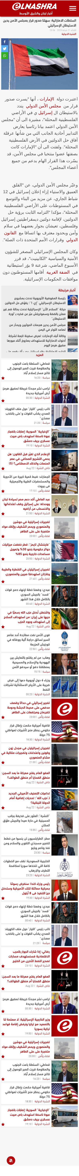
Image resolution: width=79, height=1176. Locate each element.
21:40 (32, 578)
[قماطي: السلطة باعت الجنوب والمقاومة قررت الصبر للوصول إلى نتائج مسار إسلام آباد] (64, 370)
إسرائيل (45, 112)
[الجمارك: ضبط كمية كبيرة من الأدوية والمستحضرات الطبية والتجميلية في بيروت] (64, 483)
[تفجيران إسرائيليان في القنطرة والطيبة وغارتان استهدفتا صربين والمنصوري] (64, 573)
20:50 (29, 558)
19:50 (28, 1033)
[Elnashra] (34, 6)
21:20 (37, 423)
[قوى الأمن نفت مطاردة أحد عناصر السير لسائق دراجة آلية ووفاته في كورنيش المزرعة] (64, 641)
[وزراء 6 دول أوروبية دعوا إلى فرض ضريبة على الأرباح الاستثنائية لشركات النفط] (64, 686)
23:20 (29, 875)
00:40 (29, 603)
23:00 (32, 717)
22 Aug (30, 468)
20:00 (32, 536)
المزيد (39, 354)
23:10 (28, 965)
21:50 (29, 513)
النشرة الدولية (69, 34)
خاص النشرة (43, 467)
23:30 (37, 852)
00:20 (29, 694)
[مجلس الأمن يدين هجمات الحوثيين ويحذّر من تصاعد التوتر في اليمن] (73, 327)
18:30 (29, 739)
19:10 (29, 445)
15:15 (37, 671)
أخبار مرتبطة (66, 290)
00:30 (29, 397)
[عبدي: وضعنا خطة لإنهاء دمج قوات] (64, 596)
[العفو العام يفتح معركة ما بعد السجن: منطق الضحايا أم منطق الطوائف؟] (64, 777)
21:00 (32, 762)
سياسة (46, 377)
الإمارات (47, 99)
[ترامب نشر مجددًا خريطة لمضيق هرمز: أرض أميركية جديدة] (64, 392)
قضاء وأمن (44, 490)
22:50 (32, 649)
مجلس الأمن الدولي (43, 106)
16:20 (37, 377)
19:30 (29, 897)
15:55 (32, 830)
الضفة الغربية (58, 272)
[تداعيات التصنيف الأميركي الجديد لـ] (64, 799)
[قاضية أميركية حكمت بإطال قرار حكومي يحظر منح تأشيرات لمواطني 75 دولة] (64, 731)
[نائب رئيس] (64, 415)
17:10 (32, 490)
